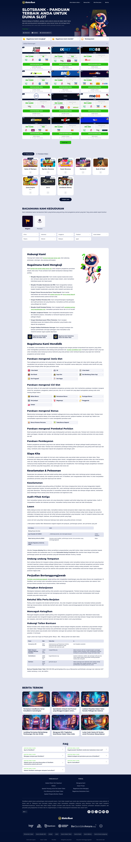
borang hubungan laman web (51, 258)
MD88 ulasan (94, 66)
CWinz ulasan (36, 136)
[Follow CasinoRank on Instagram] (92, 811)
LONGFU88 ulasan (36, 66)
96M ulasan (95, 136)
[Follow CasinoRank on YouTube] (99, 811)
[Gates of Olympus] (30, 166)
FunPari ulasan (36, 89)
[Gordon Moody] (63, 825)
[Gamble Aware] (83, 825)
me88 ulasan (94, 113)
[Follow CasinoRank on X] (96, 811)
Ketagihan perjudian (66, 839)
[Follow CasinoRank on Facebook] (88, 811)
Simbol (54, 786)
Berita (107, 2)
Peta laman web (100, 839)
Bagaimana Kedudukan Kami (81, 791)
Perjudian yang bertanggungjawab (37, 579)
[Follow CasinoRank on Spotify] (103, 811)
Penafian (54, 839)
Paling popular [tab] (29, 154)
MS (24, 811)
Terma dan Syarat (30, 839)
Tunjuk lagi (64, 142)
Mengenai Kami (80, 783)
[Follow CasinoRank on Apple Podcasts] (107, 811)
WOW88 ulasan (36, 113)
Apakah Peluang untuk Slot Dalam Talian (53, 788)
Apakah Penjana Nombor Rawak (53, 794)
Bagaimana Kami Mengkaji (81, 788)
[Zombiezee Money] (65, 185)
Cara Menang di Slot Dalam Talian (53, 791)
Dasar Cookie (43, 839)
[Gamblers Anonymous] (39, 825)
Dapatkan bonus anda (36, 64)
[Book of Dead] (100, 166)
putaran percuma (55, 294)
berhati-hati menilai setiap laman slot (41, 268)
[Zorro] (48, 185)
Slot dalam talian (75, 2)
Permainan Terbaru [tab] (43, 154)
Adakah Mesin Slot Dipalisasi (53, 783)
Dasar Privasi (81, 786)
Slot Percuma (97, 2)
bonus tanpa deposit (69, 294)
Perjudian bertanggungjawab (84, 839)
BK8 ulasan (65, 89)
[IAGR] (31, 825)
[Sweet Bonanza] (65, 166)
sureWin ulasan (95, 89)
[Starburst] (83, 166)
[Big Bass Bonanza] (48, 166)
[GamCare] (50, 825)
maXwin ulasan (65, 136)
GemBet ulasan (65, 113)
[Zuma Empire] (30, 185)
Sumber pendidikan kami (74, 349)
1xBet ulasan (65, 66)
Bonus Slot (87, 2)
